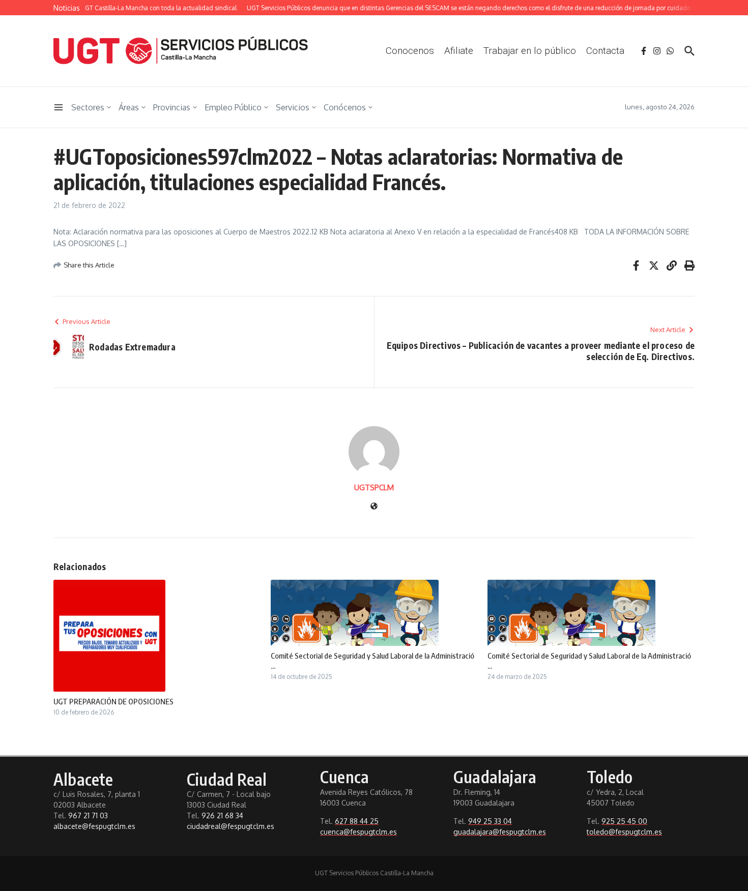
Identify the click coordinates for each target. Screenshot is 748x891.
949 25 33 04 (490, 821)
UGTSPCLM (374, 487)
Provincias (171, 107)
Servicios (292, 107)
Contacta (605, 50)
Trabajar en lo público (529, 50)
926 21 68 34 (222, 815)
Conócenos (345, 107)
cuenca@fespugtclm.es (358, 831)
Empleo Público (233, 107)
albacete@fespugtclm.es (94, 826)
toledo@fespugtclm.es (624, 831)
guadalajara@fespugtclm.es (499, 831)
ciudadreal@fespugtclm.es (230, 826)
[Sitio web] (374, 506)
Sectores (87, 107)
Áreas (129, 107)
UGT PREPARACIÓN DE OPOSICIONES (113, 701)
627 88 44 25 (357, 821)
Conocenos (410, 50)
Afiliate (458, 50)
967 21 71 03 (88, 815)
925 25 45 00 (624, 821)
